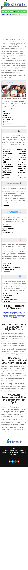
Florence (18, 316)
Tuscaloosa (5, 315)
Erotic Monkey (8, 172)
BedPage (6, 168)
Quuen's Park (7, 301)
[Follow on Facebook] (10, 461)
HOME (5, 457)
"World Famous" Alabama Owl (11, 293)
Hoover (10, 315)
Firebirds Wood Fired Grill (10, 299)
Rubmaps (6, 205)
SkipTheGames (8, 157)
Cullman (14, 316)
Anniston (6, 316)
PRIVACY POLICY (20, 457)
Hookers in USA (11, 448)
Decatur (14, 315)
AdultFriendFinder (8, 119)
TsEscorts (6, 163)
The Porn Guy (7, 149)
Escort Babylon (9, 166)
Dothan (23, 312)
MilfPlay (6, 115)
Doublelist (6, 224)
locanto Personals (9, 228)
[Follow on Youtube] (18, 461)
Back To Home (23, 11)
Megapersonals (8, 226)
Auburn (19, 312)
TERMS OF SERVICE (12, 457)
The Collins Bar (8, 295)
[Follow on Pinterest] (15, 461)
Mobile (15, 313)
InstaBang (6, 121)
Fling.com (6, 111)
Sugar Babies (7, 117)
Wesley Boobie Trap (9, 269)
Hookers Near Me (6, 14)
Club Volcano (7, 265)
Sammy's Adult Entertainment (12, 267)
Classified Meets (8, 232)
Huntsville (11, 313)
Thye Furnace (7, 263)
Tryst (5, 155)
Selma (10, 316)
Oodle (5, 230)
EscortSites (7, 170)
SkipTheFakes (8, 153)
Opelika (15, 317)
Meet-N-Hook (7, 113)
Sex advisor (7, 176)
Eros (5, 161)
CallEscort (7, 174)
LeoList (7, 177)
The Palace (7, 271)
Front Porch (7, 297)
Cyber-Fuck (7, 124)
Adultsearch (7, 159)
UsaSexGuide (7, 164)
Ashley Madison (8, 123)
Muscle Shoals (20, 313)
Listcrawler (7, 151)
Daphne (23, 315)
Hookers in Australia (13, 452)
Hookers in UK (13, 450)
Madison (19, 315)
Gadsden (6, 313)
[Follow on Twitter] (12, 461)
